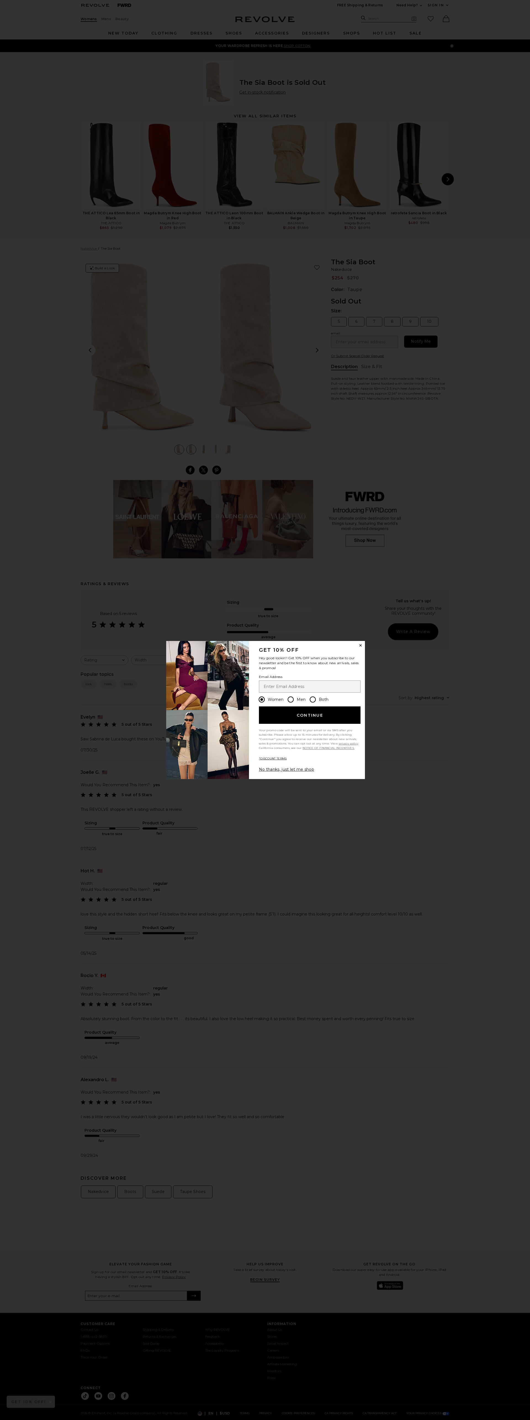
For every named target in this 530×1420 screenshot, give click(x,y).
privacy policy (348, 743)
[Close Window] (360, 645)
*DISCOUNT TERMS (273, 758)
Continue (310, 715)
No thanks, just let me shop (286, 769)
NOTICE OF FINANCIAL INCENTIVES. (328, 748)
